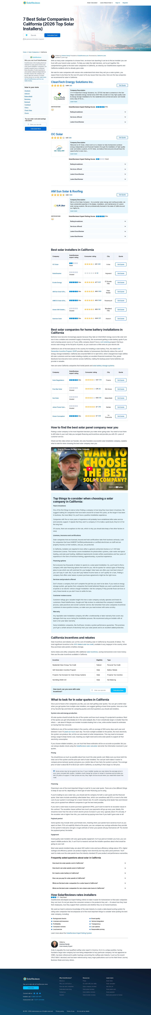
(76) (99, 407)
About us (61, 981)
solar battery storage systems (103, 366)
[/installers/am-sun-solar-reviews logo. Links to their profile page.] (59, 205)
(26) (70, 138)
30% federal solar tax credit (84, 644)
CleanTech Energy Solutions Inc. (72, 82)
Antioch (27, 94)
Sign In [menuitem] (118, 3)
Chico (26, 108)
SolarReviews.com (83, 55)
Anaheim (27, 91)
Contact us (62, 992)
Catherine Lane (101, 55)
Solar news (109, 981)
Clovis (27, 113)
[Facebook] (34, 993)
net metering (105, 342)
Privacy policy (60, 1011)
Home (25, 52)
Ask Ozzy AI (109, 986)
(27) (99, 318)
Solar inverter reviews (89, 995)
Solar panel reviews (88, 989)
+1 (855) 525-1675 (36, 996)
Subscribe (31, 988)
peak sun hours (69, 732)
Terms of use (70, 1011)
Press (84, 981)
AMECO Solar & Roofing (60, 300)
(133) (70, 195)
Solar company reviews (89, 986)
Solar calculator (110, 983)
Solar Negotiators (58, 380)
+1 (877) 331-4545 (39, 999)
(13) (99, 309)
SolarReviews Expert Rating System (79, 933)
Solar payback (110, 992)
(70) (100, 380)
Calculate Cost (52, 35)
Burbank (27, 102)
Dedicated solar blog (65, 989)
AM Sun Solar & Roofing (67, 191)
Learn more (73, 101)
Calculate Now (36, 129)
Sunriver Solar (57, 318)
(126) (99, 300)
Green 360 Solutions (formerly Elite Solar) (66, 309)
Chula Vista (28, 110)
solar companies (33, 52)
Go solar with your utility (90, 983)
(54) (99, 416)
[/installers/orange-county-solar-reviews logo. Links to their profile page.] (59, 148)
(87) (99, 282)
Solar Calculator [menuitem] (92, 3)
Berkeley (28, 99)
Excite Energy (57, 282)
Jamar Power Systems (60, 407)
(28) (70, 85)
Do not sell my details (83, 1011)
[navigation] (31, 3)
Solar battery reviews (89, 992)
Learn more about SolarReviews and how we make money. (35, 78)
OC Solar (57, 134)
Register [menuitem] (125, 3)
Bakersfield (28, 96)
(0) (97, 273)
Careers (61, 995)
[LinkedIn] (37, 993)
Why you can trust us (65, 983)
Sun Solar (56, 398)
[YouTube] (40, 993)
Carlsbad (27, 105)
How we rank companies (66, 986)
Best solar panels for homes (114, 995)
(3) (100, 389)
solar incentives (92, 652)
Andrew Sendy (66, 55)
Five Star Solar (57, 389)
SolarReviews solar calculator (87, 746)
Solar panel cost (111, 989)
